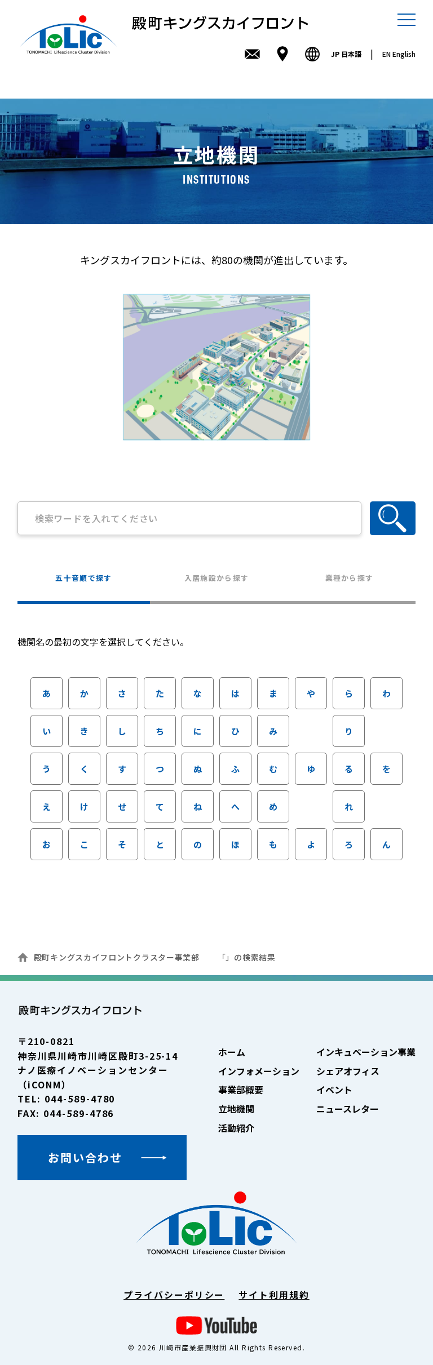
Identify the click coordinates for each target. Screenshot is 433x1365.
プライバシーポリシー (173, 1294)
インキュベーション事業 (366, 1052)
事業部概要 (240, 1089)
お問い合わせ (85, 1157)
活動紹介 (236, 1128)
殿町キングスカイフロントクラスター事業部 (117, 957)
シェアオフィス (347, 1071)
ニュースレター (347, 1108)
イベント (334, 1089)
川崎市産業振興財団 (193, 1347)
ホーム (231, 1052)
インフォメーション (258, 1071)
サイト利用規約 (273, 1294)
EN (399, 54)
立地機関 (236, 1108)
